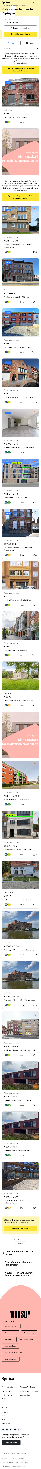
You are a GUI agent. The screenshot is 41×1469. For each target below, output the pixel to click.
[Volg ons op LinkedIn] (11, 1429)
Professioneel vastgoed (13, 1352)
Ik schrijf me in (11, 1442)
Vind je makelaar (11, 1346)
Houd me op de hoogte (20, 1229)
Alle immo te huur (11, 1326)
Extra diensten (6, 1424)
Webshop (8, 1339)
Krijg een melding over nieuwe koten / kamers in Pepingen (20, 69)
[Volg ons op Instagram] (3, 1429)
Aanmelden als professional (29, 1391)
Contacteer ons (7, 1420)
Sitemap (4, 1458)
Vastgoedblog (29, 1333)
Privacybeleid (6, 1466)
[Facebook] (7, 1429)
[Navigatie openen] (38, 2)
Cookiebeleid (24, 1462)
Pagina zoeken (25, 1395)
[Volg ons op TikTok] (19, 1429)
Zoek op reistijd (10, 1333)
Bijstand (4, 1416)
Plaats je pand (6, 1391)
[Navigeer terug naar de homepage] (6, 2)
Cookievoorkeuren (19, 1466)
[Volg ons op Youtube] (15, 1429)
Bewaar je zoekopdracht (21, 28)
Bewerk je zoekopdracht (20, 34)
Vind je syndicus (10, 1359)
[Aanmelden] (33, 2)
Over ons (5, 1412)
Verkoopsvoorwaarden (10, 1462)
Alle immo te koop (26, 1339)
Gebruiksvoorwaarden (17, 1458)
